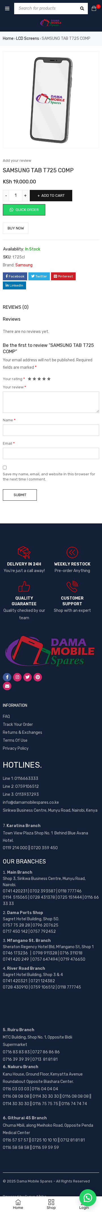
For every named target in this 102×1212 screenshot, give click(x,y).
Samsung (24, 265)
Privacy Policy (16, 748)
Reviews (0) (15, 307)
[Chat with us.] (87, 1197)
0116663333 (26, 778)
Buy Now (16, 228)
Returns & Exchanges (22, 732)
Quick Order (27, 210)
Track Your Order (18, 724)
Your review (14, 387)
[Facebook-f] (7, 677)
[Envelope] (7, 686)
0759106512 (27, 786)
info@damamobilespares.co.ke (31, 802)
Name (9, 420)
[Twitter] (27, 677)
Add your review (17, 160)
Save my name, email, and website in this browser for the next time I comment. (49, 476)
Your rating (14, 379)
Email (9, 443)
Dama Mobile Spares (34, 1181)
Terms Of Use (15, 740)
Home (8, 38)
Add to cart (53, 195)
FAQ (6, 716)
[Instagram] (17, 677)
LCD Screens (27, 38)
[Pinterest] (37, 677)
